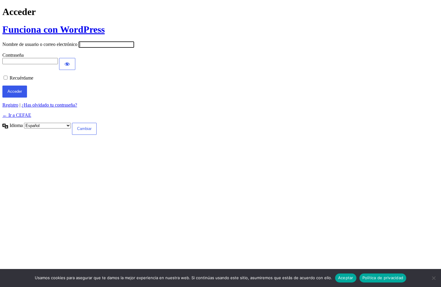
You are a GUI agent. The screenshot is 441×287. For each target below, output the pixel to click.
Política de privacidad (383, 277)
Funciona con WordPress (53, 29)
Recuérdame (21, 77)
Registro (10, 104)
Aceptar (345, 277)
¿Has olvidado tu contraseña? (49, 104)
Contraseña (13, 55)
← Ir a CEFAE (16, 115)
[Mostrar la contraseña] (67, 64)
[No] (433, 278)
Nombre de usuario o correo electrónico (39, 44)
